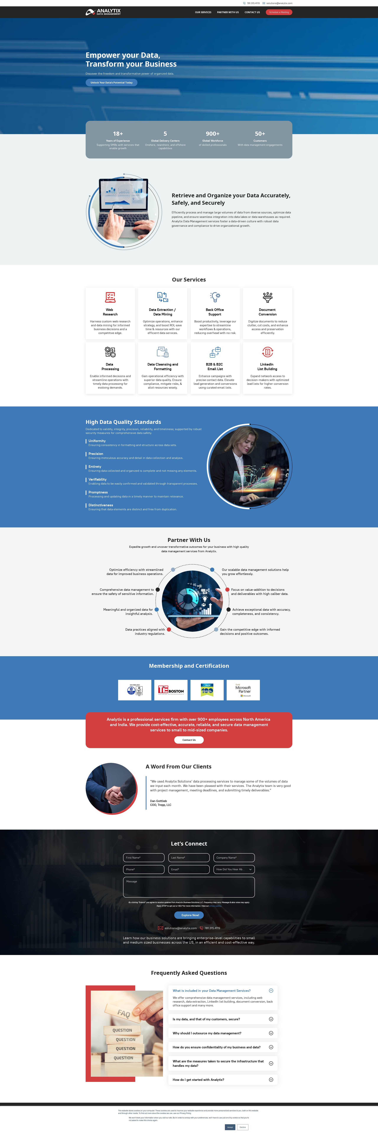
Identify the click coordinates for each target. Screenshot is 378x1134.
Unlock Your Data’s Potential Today (111, 82)
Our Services (203, 12)
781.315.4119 (253, 3)
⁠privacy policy (215, 906)
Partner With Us (228, 12)
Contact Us (252, 12)
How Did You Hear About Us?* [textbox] (234, 869)
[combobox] (234, 869)
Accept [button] (230, 1127)
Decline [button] (243, 1127)
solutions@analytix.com (279, 3)
